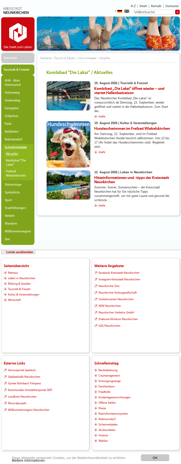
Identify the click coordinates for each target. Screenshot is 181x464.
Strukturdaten (107, 430)
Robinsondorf (13, 139)
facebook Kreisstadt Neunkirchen (119, 272)
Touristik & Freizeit (16, 70)
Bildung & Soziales (19, 283)
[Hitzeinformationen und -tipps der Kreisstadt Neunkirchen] (68, 185)
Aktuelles (12, 154)
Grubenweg (12, 100)
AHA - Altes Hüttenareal (13, 83)
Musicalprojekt (17, 403)
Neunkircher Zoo (109, 286)
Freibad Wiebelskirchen (16, 173)
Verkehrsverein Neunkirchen (116, 299)
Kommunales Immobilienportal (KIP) (30, 390)
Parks (8, 124)
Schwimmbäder (16, 147)
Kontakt (156, 6)
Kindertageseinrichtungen (115, 397)
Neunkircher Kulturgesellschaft (118, 292)
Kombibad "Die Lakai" (16, 163)
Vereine (103, 435)
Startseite (172, 6)
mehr (102, 116)
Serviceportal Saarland (21, 370)
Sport (8, 200)
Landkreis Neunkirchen (22, 396)
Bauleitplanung (108, 370)
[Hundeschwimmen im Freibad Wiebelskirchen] (68, 144)
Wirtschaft (14, 300)
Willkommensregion (18, 231)
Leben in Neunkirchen (21, 278)
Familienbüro (107, 386)
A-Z (133, 6)
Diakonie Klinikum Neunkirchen (118, 319)
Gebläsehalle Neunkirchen (24, 376)
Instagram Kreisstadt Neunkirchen (119, 279)
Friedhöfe (104, 392)
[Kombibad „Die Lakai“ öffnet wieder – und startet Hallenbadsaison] (68, 96)
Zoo (7, 239)
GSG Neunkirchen (109, 325)
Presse (102, 408)
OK (155, 457)
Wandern (11, 223)
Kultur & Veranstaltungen (23, 294)
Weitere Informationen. (29, 460)
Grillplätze (11, 116)
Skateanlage (13, 184)
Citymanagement (109, 375)
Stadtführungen (15, 208)
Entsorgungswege (110, 381)
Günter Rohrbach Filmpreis (24, 383)
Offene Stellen (107, 402)
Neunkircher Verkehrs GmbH (116, 312)
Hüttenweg (12, 93)
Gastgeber (12, 108)
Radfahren (11, 132)
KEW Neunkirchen (110, 306)
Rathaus (13, 272)
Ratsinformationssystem (113, 413)
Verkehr (10, 216)
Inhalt (143, 6)
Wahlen (103, 440)
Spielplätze (12, 192)
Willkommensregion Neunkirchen (28, 410)
